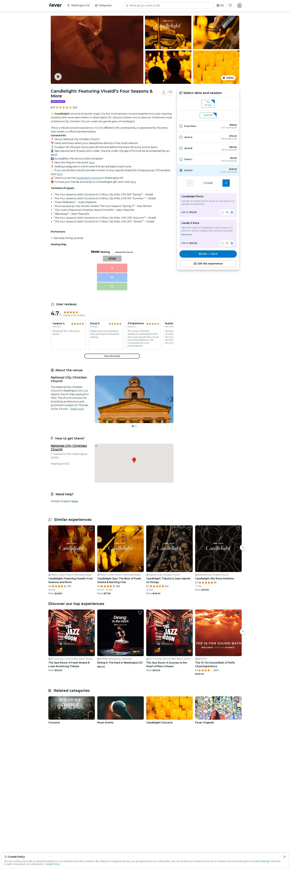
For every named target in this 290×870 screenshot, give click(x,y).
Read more (77, 408)
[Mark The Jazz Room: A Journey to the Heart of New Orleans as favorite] (189, 613)
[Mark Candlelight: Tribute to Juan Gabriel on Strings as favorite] (189, 529)
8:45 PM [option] (208, 115)
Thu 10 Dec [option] (208, 103)
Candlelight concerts (88, 178)
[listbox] (208, 103)
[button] (208, 126)
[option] (208, 126)
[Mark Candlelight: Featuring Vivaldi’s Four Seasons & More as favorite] (170, 92)
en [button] (222, 5)
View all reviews (112, 356)
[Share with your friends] (164, 92)
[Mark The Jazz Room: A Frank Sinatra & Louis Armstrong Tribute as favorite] (91, 613)
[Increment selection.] (226, 183)
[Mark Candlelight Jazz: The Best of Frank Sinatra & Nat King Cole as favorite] (140, 529)
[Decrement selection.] (190, 183)
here (92, 162)
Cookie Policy (52, 864)
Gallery (230, 77)
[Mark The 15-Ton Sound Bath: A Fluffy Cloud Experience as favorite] (238, 613)
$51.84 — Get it (208, 253)
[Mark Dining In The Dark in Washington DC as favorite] (140, 613)
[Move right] (243, 547)
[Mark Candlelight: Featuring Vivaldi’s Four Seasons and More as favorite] (91, 529)
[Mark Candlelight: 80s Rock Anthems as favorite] (238, 529)
